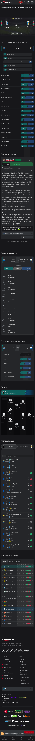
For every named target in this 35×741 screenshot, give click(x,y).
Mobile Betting (8, 673)
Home (9, 456)
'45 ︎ (30, 62)
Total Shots (4, 84)
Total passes (5, 128)
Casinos (6, 664)
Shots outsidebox (6, 97)
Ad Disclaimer (24, 683)
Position (6, 354)
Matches (13, 739)
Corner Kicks (5, 106)
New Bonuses (30, 739)
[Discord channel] (27, 650)
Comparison (7, 667)
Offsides (3, 110)
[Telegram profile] (23, 650)
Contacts (23, 664)
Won (5, 359)
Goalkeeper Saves (6, 124)
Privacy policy (24, 677)
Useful (22, 739)
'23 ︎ (5, 58)
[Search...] (24, 2)
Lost (5, 368)
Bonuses (6, 659)
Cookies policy (20, 735)
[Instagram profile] (15, 650)
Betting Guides (8, 678)
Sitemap (22, 680)
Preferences (29, 735)
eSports (6, 676)
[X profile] (7, 650)
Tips (5, 670)
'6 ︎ (5, 54)
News (22, 659)
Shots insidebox (6, 93)
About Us (23, 667)
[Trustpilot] (11, 711)
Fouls (2, 102)
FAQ (21, 662)
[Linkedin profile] (19, 650)
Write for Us (24, 670)
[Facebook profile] (3, 650)
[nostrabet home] (9, 639)
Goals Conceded (9, 376)
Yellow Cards (5, 119)
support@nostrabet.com (10, 702)
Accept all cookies (29, 732)
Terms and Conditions (23, 674)
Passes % (4, 137)
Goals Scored (8, 372)
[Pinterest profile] (11, 650)
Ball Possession (5, 115)
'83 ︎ (5, 69)
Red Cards (4, 146)
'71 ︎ (5, 66)
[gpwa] (19, 711)
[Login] (28, 2)
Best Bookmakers (9, 662)
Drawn (6, 363)
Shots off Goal (5, 80)
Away (14, 456)
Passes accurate (6, 132)
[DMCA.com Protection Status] (14, 716)
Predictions (4, 739)
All (4, 456)
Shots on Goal (5, 75)
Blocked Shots (5, 88)
